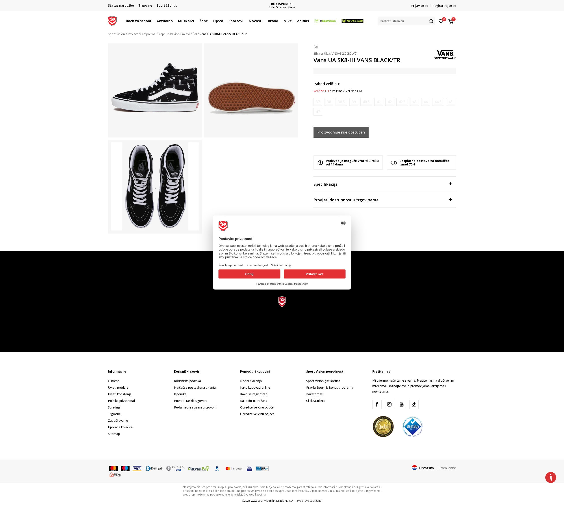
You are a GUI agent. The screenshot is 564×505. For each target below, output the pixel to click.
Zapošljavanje (118, 420)
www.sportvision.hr (263, 501)
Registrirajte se (444, 6)
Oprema (150, 34)
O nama (113, 381)
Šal (195, 34)
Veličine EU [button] (321, 91)
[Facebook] (377, 404)
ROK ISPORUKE (282, 4)
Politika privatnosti (121, 401)
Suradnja (114, 407)
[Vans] (445, 54)
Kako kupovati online (255, 387)
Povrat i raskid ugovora (191, 401)
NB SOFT (290, 501)
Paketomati (314, 394)
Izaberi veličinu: (327, 84)
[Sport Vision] (112, 20)
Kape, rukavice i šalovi (174, 34)
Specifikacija (326, 184)
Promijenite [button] (447, 468)
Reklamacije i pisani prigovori (194, 407)
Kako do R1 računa (253, 401)
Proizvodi (134, 34)
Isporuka (180, 394)
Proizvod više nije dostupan (341, 132)
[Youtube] (401, 404)
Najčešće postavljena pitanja (195, 387)
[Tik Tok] (414, 404)
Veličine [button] (337, 91)
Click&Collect (315, 401)
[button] (153, 21)
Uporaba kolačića (120, 427)
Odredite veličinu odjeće (257, 414)
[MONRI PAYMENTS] (115, 474)
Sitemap (114, 434)
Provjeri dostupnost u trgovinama (346, 199)
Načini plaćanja (251, 381)
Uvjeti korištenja (120, 394)
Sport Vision (116, 34)
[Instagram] (389, 404)
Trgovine (114, 414)
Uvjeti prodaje (118, 387)
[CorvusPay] (198, 468)
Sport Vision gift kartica (323, 381)
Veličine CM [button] (354, 91)
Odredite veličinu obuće (257, 407)
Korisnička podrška (187, 381)
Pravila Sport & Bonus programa (329, 387)
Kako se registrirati (253, 394)
